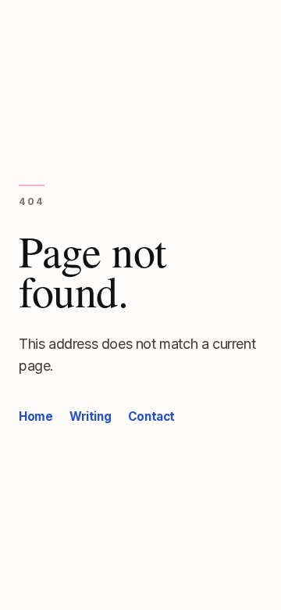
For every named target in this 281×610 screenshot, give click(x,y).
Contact (151, 416)
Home (35, 416)
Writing (90, 416)
